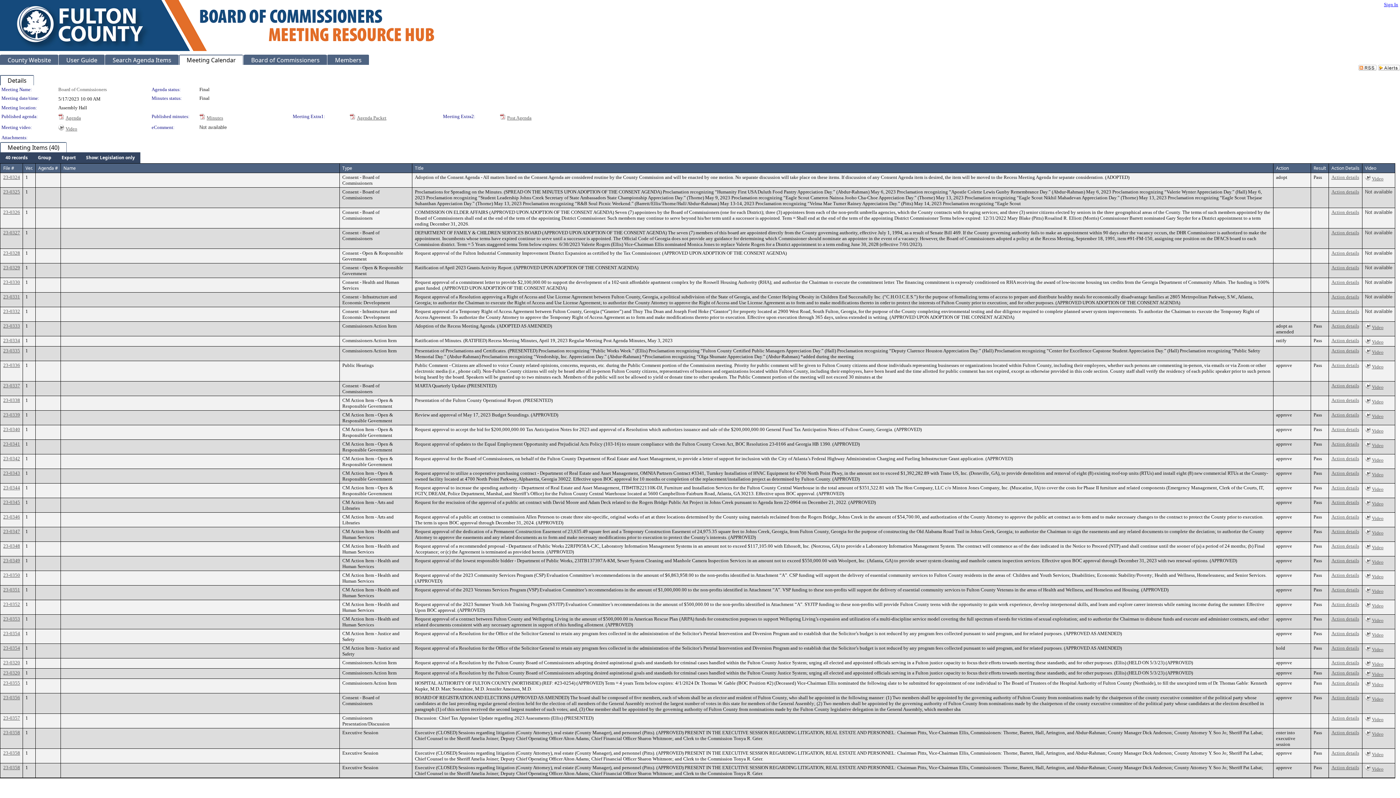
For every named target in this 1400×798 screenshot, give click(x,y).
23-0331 (11, 297)
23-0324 (11, 177)
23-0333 (11, 326)
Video (71, 129)
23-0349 (11, 560)
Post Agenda (519, 118)
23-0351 (11, 589)
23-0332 (11, 311)
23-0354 (11, 633)
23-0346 (11, 517)
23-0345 (11, 502)
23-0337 (11, 385)
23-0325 (11, 192)
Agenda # (48, 168)
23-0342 (11, 458)
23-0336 (11, 365)
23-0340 (11, 429)
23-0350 (11, 575)
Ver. (29, 168)
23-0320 (11, 662)
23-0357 (11, 718)
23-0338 (11, 400)
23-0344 (11, 487)
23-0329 (11, 267)
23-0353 (11, 619)
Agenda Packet (371, 118)
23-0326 (11, 212)
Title (419, 168)
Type (347, 168)
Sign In (1391, 4)
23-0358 (11, 732)
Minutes (215, 118)
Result (1320, 168)
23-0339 (11, 415)
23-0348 (11, 546)
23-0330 (11, 282)
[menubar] (70, 157)
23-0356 (11, 697)
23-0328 (11, 253)
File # (8, 168)
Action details (1345, 177)
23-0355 (11, 683)
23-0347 (11, 531)
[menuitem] (16, 158)
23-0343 (11, 473)
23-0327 (11, 232)
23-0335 (11, 350)
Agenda (73, 118)
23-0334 (11, 340)
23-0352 (11, 604)
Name (69, 168)
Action (1282, 168)
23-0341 (11, 444)
